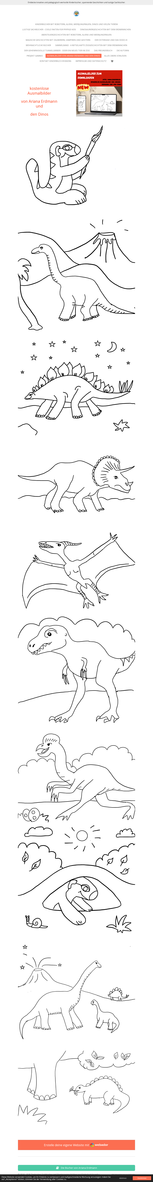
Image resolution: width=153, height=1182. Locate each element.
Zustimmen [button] (141, 1178)
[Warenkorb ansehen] (112, 61)
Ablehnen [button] (123, 1178)
